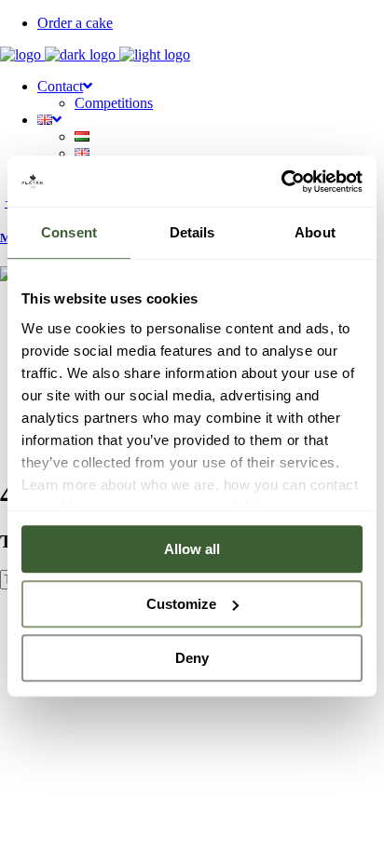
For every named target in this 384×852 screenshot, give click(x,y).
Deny (192, 658)
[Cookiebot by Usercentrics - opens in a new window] (281, 181)
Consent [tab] (69, 232)
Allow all (192, 549)
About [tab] (315, 232)
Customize (181, 604)
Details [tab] (192, 232)
